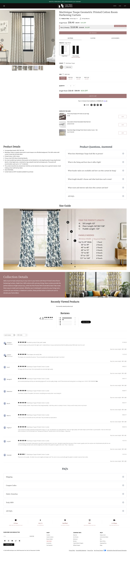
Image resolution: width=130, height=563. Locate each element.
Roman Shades (50, 539)
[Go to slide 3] (25, 68)
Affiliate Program (76, 545)
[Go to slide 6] (40, 68)
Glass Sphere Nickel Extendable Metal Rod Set (79, 122)
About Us (75, 535)
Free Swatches (49, 545)
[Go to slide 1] (14, 68)
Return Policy (102, 541)
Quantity (62, 86)
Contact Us (8, 544)
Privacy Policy (72, 550)
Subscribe (32, 536)
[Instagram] (95, 105)
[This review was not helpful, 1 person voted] (125, 435)
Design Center (103, 535)
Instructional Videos (104, 537)
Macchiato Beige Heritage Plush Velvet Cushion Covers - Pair (82, 130)
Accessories (115, 38)
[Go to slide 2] (19, 68)
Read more (67, 431)
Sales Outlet (49, 541)
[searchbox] (8, 335)
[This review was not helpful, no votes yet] (125, 349)
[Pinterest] (98, 105)
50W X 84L (63, 78)
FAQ (101, 539)
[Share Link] (101, 105)
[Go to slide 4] (30, 68)
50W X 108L (78, 78)
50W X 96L (70, 78)
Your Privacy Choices (98, 550)
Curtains (48, 535)
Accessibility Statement (81, 550)
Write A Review (85, 322)
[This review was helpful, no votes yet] (122, 349)
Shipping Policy (103, 543)
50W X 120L (86, 78)
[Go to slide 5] (35, 68)
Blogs (101, 545)
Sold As (65, 43)
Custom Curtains (50, 537)
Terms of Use (90, 550)
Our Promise (75, 537)
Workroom (75, 539)
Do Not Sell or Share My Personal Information (117, 550)
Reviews (75, 541)
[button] (4, 6)
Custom (92, 38)
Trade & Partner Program (78, 543)
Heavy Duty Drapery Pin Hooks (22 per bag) (78, 113)
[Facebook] (91, 105)
